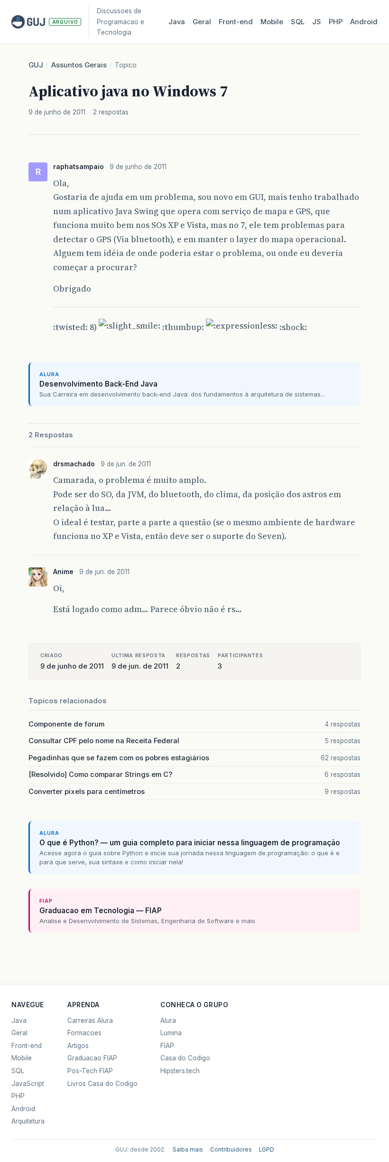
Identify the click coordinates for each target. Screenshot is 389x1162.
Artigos (78, 1045)
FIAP (167, 1045)
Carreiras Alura (90, 1020)
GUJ (35, 65)
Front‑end (236, 22)
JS (316, 22)
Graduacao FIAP (92, 1058)
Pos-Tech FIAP (90, 1071)
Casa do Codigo (185, 1058)
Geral (202, 22)
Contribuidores (231, 1149)
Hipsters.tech (180, 1071)
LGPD (266, 1149)
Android (364, 22)
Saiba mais (188, 1149)
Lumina (171, 1033)
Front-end (26, 1045)
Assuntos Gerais (79, 65)
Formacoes (84, 1033)
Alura (168, 1020)
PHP (336, 22)
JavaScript (27, 1083)
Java (176, 22)
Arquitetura (28, 1121)
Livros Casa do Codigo (102, 1083)
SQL (298, 22)
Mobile (271, 22)
